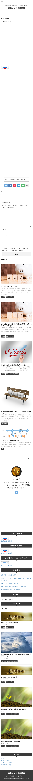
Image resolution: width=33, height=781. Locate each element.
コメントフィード (6, 762)
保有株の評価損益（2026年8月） (11, 589)
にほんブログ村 (6, 541)
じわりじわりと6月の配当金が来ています (13, 365)
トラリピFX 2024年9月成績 (10, 440)
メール (4, 235)
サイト (4, 242)
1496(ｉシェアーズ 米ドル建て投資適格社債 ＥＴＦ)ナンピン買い (16, 325)
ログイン (4, 758)
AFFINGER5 (26, 778)
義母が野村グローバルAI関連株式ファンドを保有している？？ (16, 579)
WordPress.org (6, 765)
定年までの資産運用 (16, 8)
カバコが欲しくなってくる (9, 286)
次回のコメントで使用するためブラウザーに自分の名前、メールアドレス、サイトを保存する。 (16, 249)
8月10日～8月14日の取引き (9, 583)
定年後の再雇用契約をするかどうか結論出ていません (16, 412)
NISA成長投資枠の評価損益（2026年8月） (14, 586)
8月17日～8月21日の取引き (9, 575)
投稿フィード (5, 760)
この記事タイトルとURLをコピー (17, 179)
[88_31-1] (18, 185)
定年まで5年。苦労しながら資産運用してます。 (17, 776)
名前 (4, 229)
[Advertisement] (16, 47)
